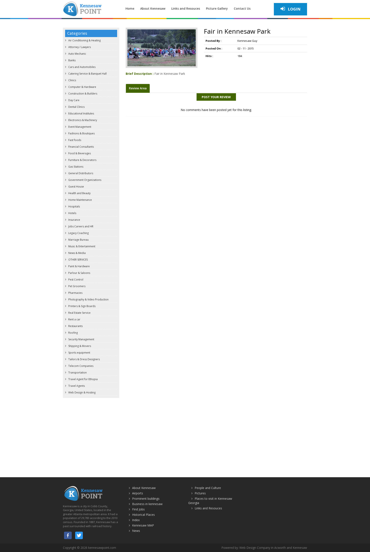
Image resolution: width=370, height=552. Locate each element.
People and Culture (208, 488)
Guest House (76, 186)
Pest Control (75, 279)
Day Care (73, 100)
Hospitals (74, 206)
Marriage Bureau (78, 240)
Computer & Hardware (82, 87)
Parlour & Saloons (79, 273)
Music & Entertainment (81, 246)
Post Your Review (216, 97)
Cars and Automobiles (81, 67)
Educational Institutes (81, 113)
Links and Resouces (185, 8)
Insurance (74, 220)
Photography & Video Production (88, 299)
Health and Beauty (79, 193)
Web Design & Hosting (81, 392)
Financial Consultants (81, 146)
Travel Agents (76, 386)
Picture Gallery (217, 8)
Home (129, 8)
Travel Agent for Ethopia (83, 379)
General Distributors (80, 173)
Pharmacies (75, 293)
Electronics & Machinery (82, 120)
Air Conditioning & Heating (84, 40)
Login (293, 9)
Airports (137, 493)
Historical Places (143, 515)
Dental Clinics (76, 107)
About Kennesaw (152, 8)
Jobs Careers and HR (80, 226)
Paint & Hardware (79, 266)
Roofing (73, 332)
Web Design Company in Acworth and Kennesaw (273, 548)
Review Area (138, 88)
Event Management (79, 127)
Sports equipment (79, 352)
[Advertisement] (185, 431)
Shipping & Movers (79, 346)
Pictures (200, 493)
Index (136, 520)
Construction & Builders (82, 93)
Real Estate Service (79, 313)
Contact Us (242, 8)
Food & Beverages (79, 153)
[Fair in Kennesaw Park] (162, 47)
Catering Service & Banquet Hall (87, 73)
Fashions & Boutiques (81, 133)
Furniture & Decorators (82, 160)
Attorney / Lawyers (79, 47)
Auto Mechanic (77, 54)
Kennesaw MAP (143, 525)
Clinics (72, 80)
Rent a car (74, 319)
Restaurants (75, 326)
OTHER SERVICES (78, 259)
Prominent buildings (146, 498)
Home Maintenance (80, 200)
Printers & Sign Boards (81, 306)
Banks (72, 60)
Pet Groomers (76, 286)
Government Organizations (84, 180)
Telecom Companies (80, 366)
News (136, 531)
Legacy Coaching (78, 233)
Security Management (81, 339)
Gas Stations (75, 166)
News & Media (77, 253)
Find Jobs (138, 509)
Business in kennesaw (147, 504)
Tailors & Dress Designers (84, 359)
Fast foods (74, 140)
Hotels (72, 213)
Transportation (77, 372)
